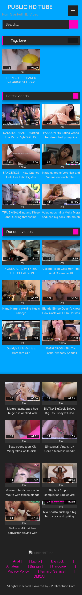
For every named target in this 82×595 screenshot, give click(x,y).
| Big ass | (35, 566)
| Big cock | (57, 561)
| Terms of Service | (52, 571)
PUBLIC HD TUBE (29, 6)
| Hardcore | (58, 566)
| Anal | (17, 561)
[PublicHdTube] (41, 553)
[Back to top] (69, 582)
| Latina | (35, 561)
